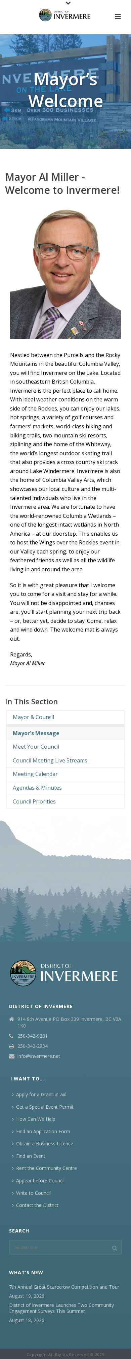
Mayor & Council (32, 717)
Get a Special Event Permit (45, 1107)
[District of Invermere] (65, 15)
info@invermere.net (38, 1056)
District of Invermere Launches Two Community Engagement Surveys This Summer (61, 1308)
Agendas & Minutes (36, 787)
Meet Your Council (34, 746)
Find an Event (30, 1156)
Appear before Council (40, 1180)
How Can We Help (35, 1119)
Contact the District (37, 1205)
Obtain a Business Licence (44, 1143)
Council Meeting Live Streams (48, 760)
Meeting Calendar (34, 774)
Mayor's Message (34, 733)
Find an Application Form (43, 1131)
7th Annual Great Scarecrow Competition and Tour (64, 1287)
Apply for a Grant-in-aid (41, 1094)
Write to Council (33, 1193)
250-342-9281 (32, 1036)
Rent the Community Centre (46, 1168)
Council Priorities (33, 801)
